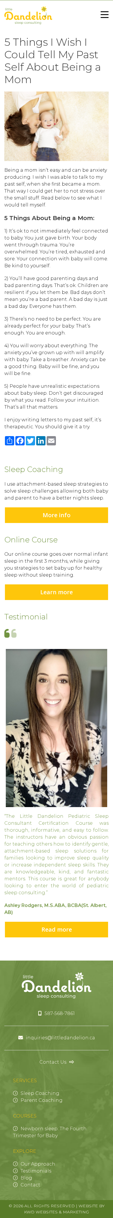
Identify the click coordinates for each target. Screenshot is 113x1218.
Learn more (56, 592)
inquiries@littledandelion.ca (60, 1037)
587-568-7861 (60, 1013)
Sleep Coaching (40, 1093)
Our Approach (38, 1164)
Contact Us (52, 1062)
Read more (56, 929)
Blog (26, 1178)
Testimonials (36, 1171)
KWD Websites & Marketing (56, 1212)
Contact (30, 1185)
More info (56, 515)
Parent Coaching (42, 1100)
